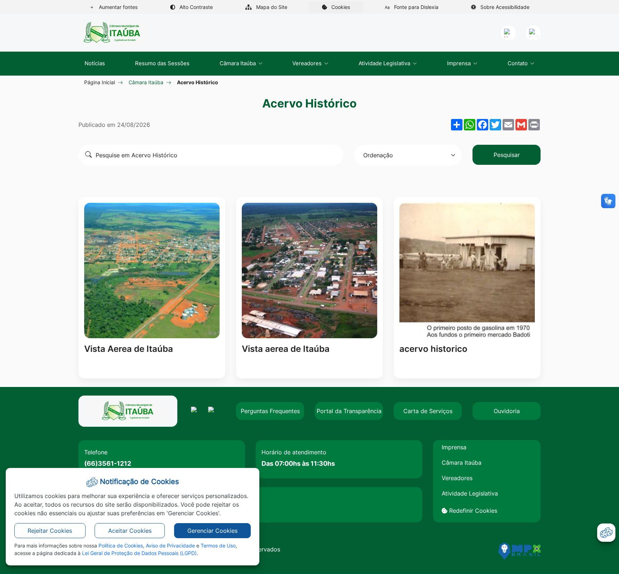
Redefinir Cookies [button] (472, 510)
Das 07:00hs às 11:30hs (298, 463)
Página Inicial (99, 82)
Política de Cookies (121, 545)
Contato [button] (518, 63)
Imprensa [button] (459, 63)
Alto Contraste (195, 7)
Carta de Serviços (427, 411)
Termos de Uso (218, 545)
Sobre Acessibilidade (504, 7)
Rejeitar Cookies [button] (50, 530)
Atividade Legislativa (470, 493)
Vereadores (457, 478)
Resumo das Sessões (162, 63)
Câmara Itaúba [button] (238, 63)
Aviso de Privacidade (170, 545)
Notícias (95, 63)
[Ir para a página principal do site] (112, 32)
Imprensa (454, 447)
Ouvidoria (507, 411)
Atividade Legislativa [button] (385, 63)
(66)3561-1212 (107, 463)
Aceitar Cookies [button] (130, 530)
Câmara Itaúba (146, 82)
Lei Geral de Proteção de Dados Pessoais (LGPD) (139, 553)
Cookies (346, 8)
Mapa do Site (271, 7)
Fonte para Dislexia (415, 7)
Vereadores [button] (307, 63)
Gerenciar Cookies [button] (212, 530)
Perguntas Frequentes (270, 411)
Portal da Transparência (349, 411)
